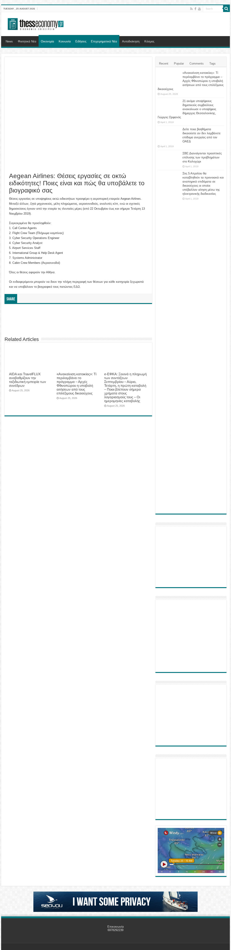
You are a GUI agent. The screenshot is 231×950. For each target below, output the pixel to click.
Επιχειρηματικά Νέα (104, 41)
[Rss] (191, 9)
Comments (196, 63)
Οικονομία (47, 41)
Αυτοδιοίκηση (130, 41)
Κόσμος (149, 41)
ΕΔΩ (77, 286)
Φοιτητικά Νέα (27, 41)
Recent (163, 63)
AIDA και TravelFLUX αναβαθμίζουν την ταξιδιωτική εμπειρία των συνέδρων (27, 379)
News (9, 41)
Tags (212, 63)
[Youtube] (199, 9)
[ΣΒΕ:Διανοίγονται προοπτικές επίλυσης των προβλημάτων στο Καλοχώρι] (169, 157)
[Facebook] (195, 9)
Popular (179, 63)
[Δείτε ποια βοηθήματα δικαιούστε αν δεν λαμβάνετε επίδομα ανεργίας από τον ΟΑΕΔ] (169, 135)
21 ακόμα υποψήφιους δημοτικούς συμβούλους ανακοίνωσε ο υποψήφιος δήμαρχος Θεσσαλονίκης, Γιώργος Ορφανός (187, 109)
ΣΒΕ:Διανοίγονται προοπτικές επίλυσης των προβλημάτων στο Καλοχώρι (202, 157)
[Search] (226, 8)
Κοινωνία (65, 41)
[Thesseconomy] (36, 23)
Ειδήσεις (80, 41)
